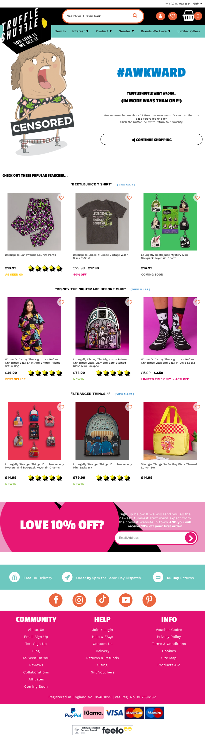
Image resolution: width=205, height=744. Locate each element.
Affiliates (36, 679)
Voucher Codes (169, 629)
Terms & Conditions (169, 643)
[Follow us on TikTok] (102, 600)
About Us (36, 629)
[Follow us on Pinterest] (149, 600)
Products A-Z (169, 665)
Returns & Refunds (102, 658)
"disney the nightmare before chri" (102, 289)
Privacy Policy (169, 636)
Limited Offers (189, 31)
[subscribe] (190, 537)
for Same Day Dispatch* (109, 578)
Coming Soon (36, 686)
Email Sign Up (36, 636)
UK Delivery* (39, 578)
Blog (36, 651)
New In (60, 31)
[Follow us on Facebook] (55, 600)
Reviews (36, 665)
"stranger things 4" (102, 394)
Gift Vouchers (102, 672)
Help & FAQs (102, 636)
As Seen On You (36, 658)
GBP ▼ (197, 3)
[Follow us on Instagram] (79, 600)
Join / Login (102, 629)
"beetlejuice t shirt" (102, 184)
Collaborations (36, 672)
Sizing (102, 665)
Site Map (168, 658)
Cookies (169, 651)
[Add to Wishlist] (61, 197)
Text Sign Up (36, 643)
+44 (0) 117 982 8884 (178, 3)
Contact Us (102, 643)
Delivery (102, 651)
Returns (180, 578)
